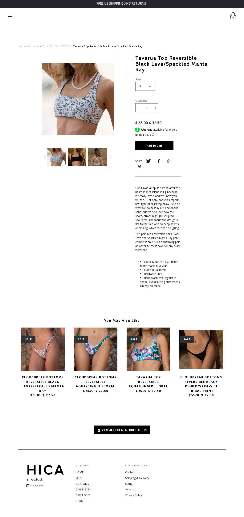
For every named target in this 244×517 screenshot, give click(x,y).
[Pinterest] (140, 167)
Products (33, 46)
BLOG (79, 501)
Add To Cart (154, 145)
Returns (130, 489)
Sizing (128, 483)
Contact (130, 472)
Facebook (36, 479)
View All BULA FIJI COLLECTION (123, 430)
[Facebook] (159, 161)
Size (138, 79)
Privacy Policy (133, 495)
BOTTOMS (82, 483)
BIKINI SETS (83, 495)
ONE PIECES (83, 489)
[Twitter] (148, 161)
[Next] (111, 157)
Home (22, 46)
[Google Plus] (169, 161)
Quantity (141, 101)
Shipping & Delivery (137, 478)
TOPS (79, 478)
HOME (79, 472)
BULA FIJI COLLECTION (56, 46)
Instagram (36, 485)
